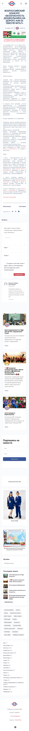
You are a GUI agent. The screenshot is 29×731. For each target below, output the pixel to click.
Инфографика (8, 622)
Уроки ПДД (7, 634)
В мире (15, 619)
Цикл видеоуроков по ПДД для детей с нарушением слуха (14, 331)
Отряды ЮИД (17, 625)
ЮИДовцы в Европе (18, 634)
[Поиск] (21, 3)
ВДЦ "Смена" (7, 616)
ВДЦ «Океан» (17, 616)
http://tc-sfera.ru (20, 168)
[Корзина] (26, 3)
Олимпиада (7, 625)
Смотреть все (8, 602)
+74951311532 (17, 720)
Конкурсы (16, 622)
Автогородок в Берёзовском (10, 414)
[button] (13, 211)
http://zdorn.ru (13, 148)
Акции (6, 613)
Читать (6, 345)
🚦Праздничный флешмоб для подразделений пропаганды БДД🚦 (17, 597)
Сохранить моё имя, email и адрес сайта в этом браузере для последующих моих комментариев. (14, 267)
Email (6, 255)
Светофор (7, 631)
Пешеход (19, 628)
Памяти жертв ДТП (9, 628)
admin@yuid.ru (16, 716)
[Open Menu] (3, 3)
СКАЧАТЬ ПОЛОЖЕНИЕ (9, 197)
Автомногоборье (8, 610)
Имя (6, 247)
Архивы (6, 559)
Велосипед (7, 619)
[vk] (15, 727)
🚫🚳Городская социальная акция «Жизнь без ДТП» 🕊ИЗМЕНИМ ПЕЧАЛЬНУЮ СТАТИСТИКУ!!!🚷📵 (14, 371)
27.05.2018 (11, 286)
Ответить (10, 299)
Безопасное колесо (15, 613)
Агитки (18, 610)
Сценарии (15, 631)
